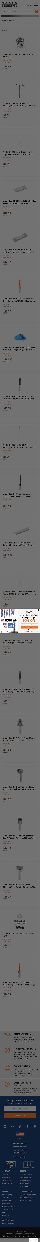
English (32, 1240)
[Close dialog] (39, 610)
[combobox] (33, 1240)
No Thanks (29, 629)
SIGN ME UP (29, 627)
